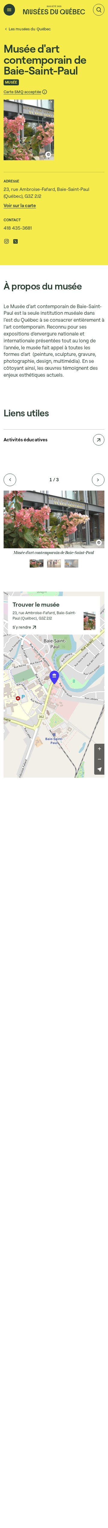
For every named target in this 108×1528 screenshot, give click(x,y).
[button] (25, 92)
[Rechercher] (98, 9)
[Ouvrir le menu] (9, 9)
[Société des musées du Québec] (54, 9)
